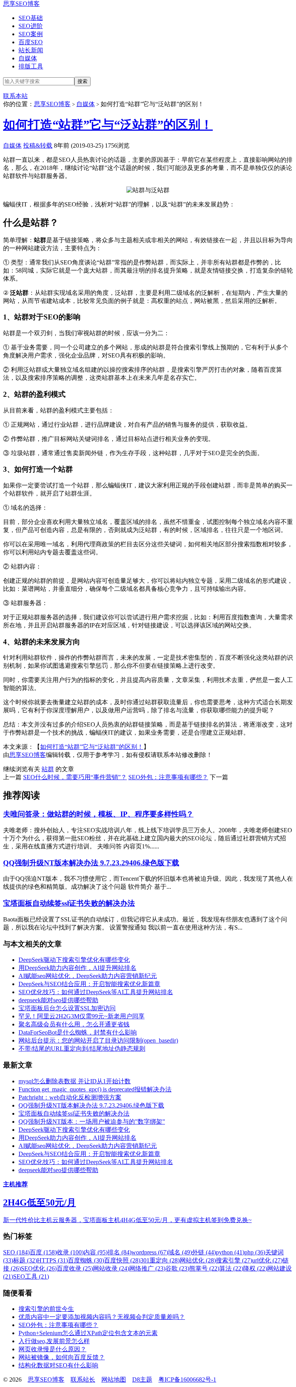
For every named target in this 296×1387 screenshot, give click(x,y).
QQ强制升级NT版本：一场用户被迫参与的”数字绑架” (91, 1121)
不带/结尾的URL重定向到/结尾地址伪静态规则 (81, 1048)
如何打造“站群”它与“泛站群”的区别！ (108, 124)
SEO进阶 (30, 26)
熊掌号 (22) (204, 1268)
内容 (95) (96, 1252)
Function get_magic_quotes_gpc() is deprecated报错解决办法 (95, 1089)
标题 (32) (25, 1260)
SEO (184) (16, 1252)
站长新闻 (30, 50)
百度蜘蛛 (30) (86, 1260)
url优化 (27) (267, 1260)
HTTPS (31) (52, 1260)
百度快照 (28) (122, 1260)
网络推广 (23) (147, 1268)
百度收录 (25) (75, 1268)
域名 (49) (180, 1252)
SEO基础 (30, 18)
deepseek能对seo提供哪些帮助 (58, 1000)
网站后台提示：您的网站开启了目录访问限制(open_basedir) (98, 1040)
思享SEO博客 (21, 3)
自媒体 (27, 58)
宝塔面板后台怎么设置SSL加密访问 (67, 1008)
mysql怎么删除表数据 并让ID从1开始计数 (74, 1081)
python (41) (230, 1252)
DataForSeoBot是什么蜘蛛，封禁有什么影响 (77, 1032)
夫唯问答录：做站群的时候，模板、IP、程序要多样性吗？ (98, 814)
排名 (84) (119, 1252)
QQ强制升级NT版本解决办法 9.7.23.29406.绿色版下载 (91, 863)
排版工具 (30, 66)
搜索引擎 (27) (234, 1260)
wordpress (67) (149, 1252)
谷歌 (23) (177, 1268)
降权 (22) (255, 1268)
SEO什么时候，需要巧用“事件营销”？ (75, 777)
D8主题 (142, 1379)
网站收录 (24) (111, 1268)
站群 (48, 769)
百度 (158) (43, 1252)
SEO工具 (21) (31, 1276)
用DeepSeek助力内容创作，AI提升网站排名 (77, 968)
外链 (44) (204, 1252)
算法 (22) (231, 1268)
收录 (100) (70, 1252)
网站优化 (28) (198, 1260)
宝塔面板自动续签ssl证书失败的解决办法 (69, 903)
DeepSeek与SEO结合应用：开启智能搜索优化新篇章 (89, 984)
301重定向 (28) (160, 1260)
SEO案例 (30, 34)
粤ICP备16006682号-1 (187, 1379)
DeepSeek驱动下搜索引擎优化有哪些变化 (74, 959)
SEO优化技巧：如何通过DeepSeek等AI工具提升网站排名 (95, 992)
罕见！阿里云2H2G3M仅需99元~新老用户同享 (81, 1016)
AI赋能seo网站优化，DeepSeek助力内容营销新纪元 (87, 976)
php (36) (254, 1252)
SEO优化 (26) (39, 1268)
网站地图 (113, 1379)
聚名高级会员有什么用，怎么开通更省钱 (74, 1024)
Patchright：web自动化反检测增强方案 (69, 1097)
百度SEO (30, 42)
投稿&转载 (37, 145)
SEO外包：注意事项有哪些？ (168, 777)
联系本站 (15, 96)
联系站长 (83, 1379)
